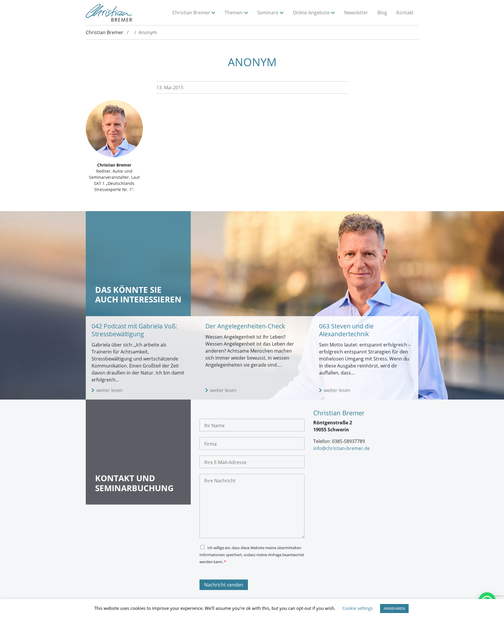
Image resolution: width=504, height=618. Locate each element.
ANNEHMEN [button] (394, 608)
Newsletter (356, 12)
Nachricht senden (223, 585)
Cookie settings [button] (357, 608)
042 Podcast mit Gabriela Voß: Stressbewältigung (134, 330)
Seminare (267, 12)
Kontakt (405, 12)
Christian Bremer (191, 12)
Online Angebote (311, 12)
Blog (382, 12)
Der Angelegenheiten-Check (245, 326)
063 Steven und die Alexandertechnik (346, 330)
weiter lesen (109, 390)
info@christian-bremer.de (341, 448)
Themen (234, 12)
